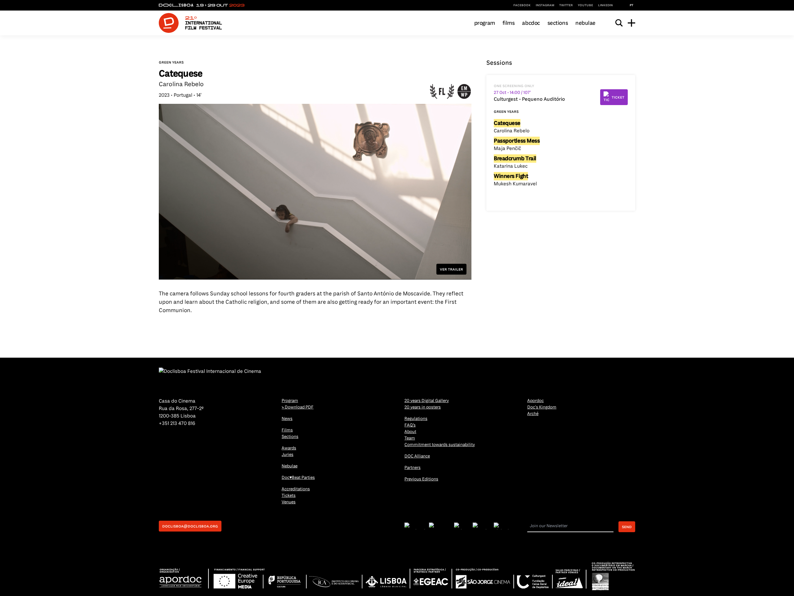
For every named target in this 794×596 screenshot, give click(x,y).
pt (631, 5)
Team (409, 438)
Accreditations (296, 489)
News (287, 418)
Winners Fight (511, 176)
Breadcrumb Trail (515, 158)
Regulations (415, 418)
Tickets (289, 495)
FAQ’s (410, 425)
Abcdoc (531, 23)
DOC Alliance (417, 456)
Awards (289, 448)
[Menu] (631, 23)
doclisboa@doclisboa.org (190, 526)
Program (484, 23)
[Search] (619, 23)
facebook (522, 5)
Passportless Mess (517, 140)
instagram (545, 5)
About (410, 431)
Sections (557, 23)
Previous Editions (421, 479)
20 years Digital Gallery (426, 400)
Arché (532, 413)
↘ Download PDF (298, 407)
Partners (412, 467)
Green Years (171, 62)
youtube (585, 5)
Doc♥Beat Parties (298, 477)
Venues (289, 502)
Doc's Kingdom (541, 407)
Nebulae (585, 23)
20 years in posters (422, 407)
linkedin (605, 5)
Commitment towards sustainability (439, 444)
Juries (287, 454)
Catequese (507, 123)
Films (508, 23)
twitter (566, 5)
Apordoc (535, 400)
